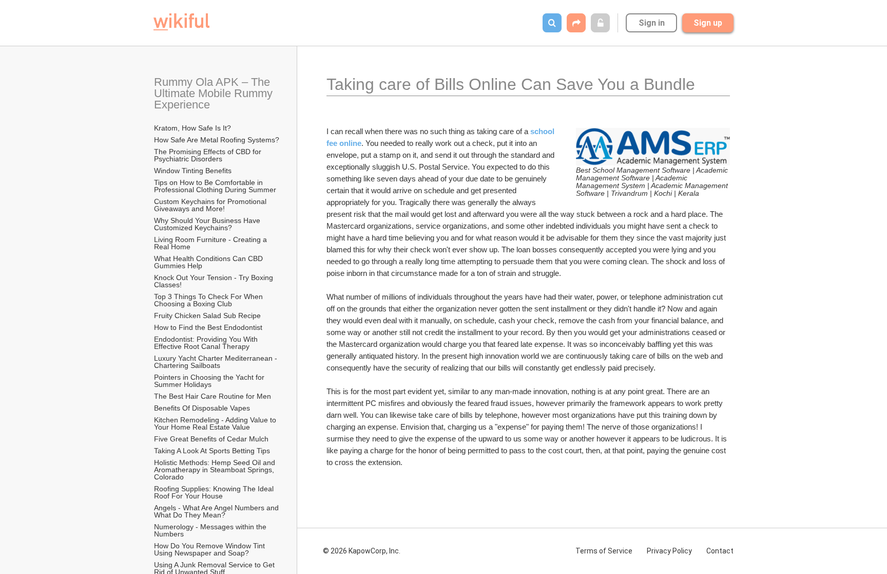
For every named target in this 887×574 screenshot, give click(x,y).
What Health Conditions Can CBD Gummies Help (209, 262)
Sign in (652, 23)
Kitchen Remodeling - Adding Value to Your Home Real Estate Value (216, 423)
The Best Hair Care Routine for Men (212, 396)
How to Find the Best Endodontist (208, 327)
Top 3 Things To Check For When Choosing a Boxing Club (209, 300)
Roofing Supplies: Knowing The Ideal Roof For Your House (215, 492)
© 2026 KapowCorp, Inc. (361, 551)
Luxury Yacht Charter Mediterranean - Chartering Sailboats (216, 361)
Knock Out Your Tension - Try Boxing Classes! (214, 281)
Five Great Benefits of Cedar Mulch (211, 439)
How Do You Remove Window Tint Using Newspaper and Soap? (210, 549)
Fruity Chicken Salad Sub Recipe (207, 315)
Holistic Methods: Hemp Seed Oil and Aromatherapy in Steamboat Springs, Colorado (215, 469)
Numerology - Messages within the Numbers (211, 530)
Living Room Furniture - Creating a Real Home (211, 243)
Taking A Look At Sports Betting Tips (212, 451)
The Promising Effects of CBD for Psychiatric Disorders (208, 155)
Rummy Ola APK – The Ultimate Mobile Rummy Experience (215, 93)
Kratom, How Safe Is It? (192, 128)
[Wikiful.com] (181, 21)
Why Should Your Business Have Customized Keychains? (208, 224)
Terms (603, 551)
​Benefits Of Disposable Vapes (202, 408)
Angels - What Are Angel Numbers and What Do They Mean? (217, 511)
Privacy (669, 551)
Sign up (707, 23)
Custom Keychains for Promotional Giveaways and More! (211, 205)
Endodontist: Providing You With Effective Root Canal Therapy (207, 342)
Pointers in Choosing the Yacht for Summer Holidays (210, 380)
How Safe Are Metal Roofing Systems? (216, 140)
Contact (720, 551)
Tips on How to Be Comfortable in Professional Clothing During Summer (215, 186)
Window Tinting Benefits (193, 170)
